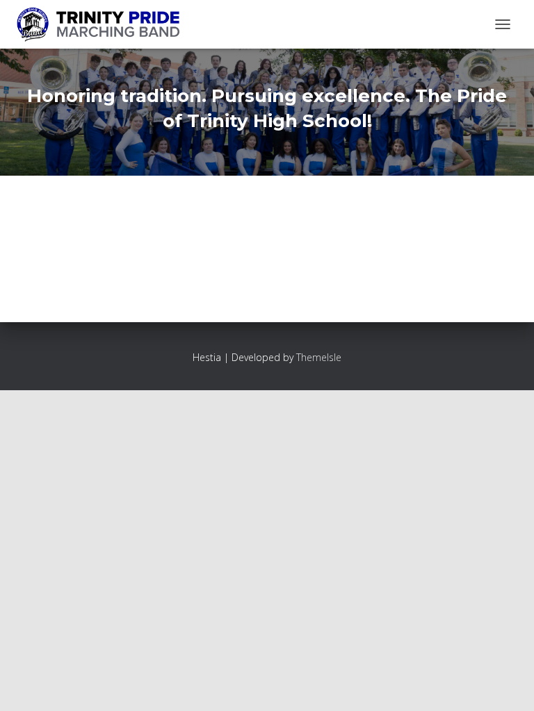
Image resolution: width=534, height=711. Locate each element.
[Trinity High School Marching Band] (103, 24)
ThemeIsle (318, 357)
